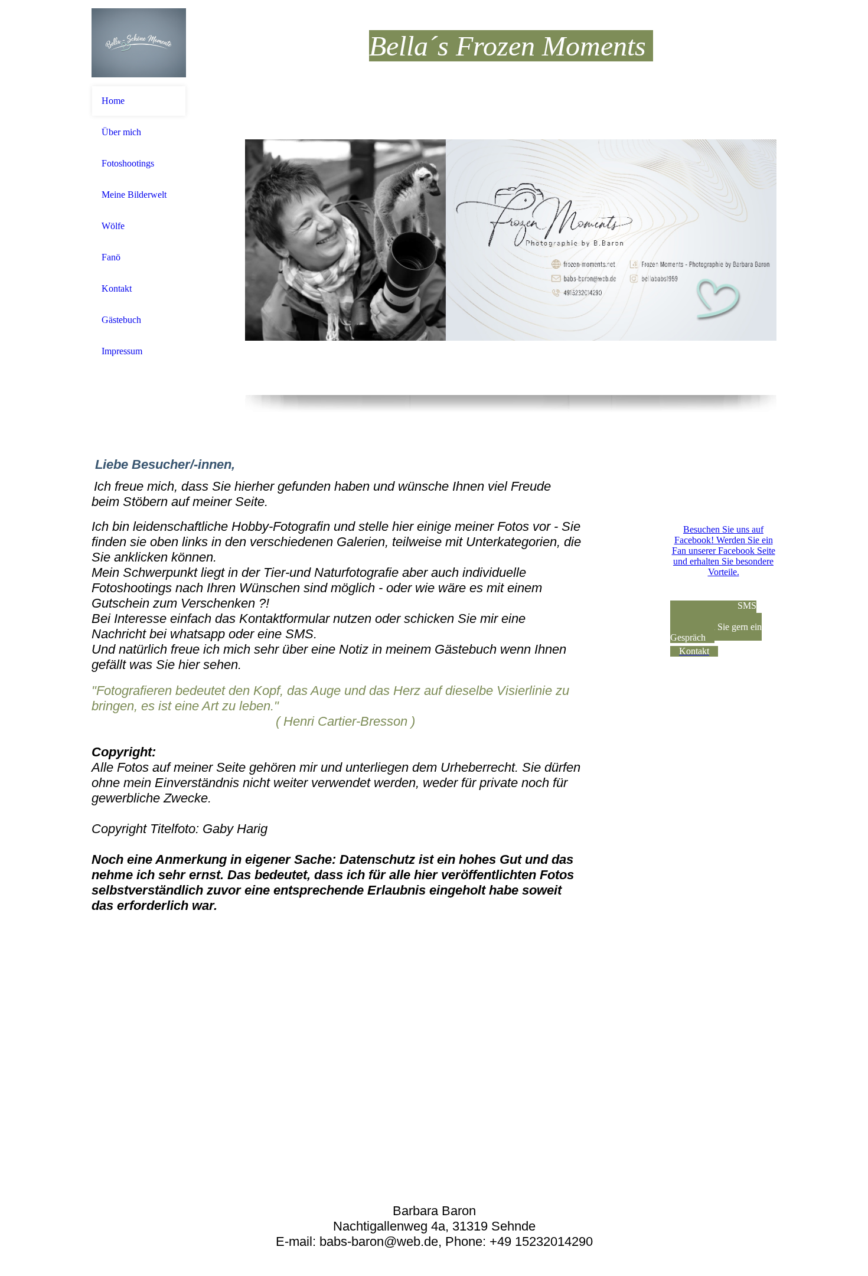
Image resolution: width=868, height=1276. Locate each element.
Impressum (122, 351)
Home (113, 101)
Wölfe (113, 226)
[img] (139, 43)
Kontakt (117, 288)
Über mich (121, 132)
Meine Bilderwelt (134, 195)
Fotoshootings (128, 163)
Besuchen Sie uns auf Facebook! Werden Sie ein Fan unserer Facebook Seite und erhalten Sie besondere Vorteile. (723, 550)
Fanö (111, 257)
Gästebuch (121, 320)
